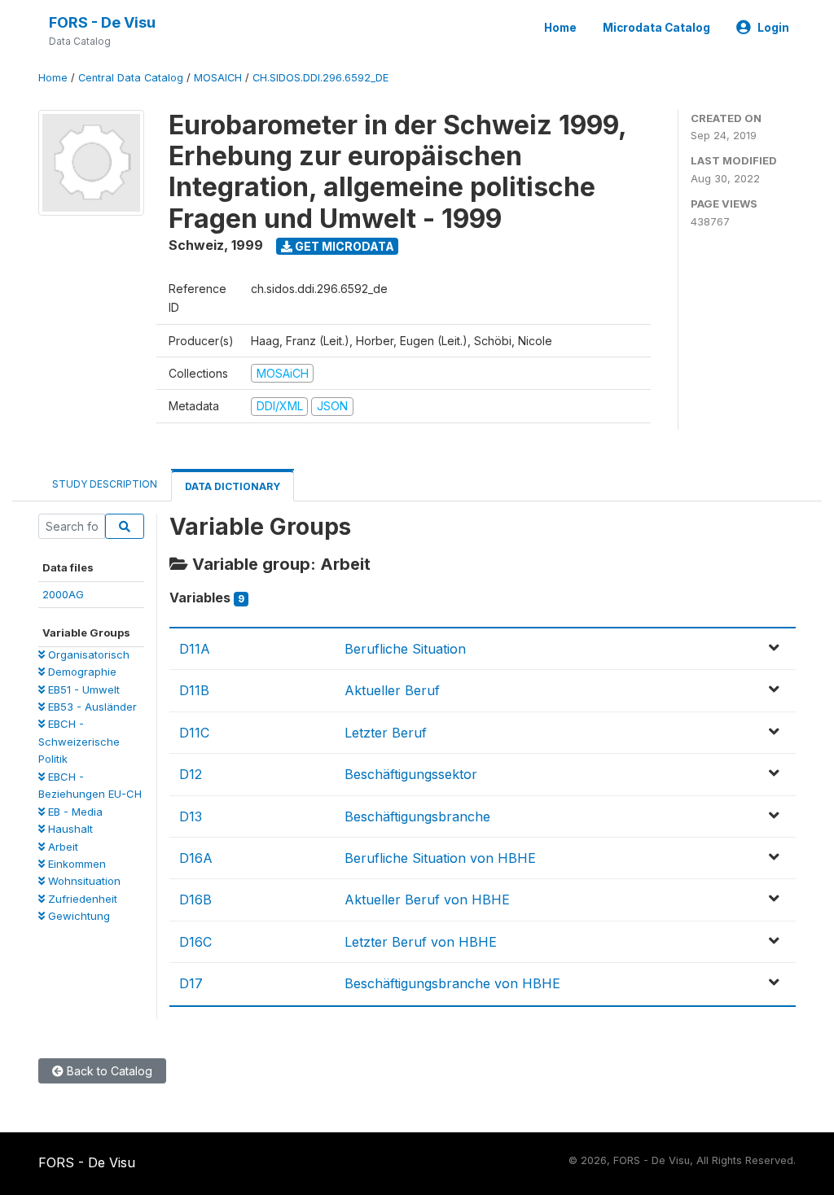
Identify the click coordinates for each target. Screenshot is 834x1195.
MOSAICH (218, 78)
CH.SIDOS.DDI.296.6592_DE (320, 78)
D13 (190, 816)
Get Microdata (343, 246)
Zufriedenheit (81, 898)
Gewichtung (77, 915)
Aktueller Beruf (392, 690)
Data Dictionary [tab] (232, 486)
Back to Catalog (108, 1071)
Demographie (80, 671)
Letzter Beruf (386, 732)
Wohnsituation (83, 880)
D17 (191, 983)
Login (773, 27)
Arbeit (61, 846)
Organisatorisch (87, 654)
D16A (196, 858)
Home (560, 27)
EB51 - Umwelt (82, 689)
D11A (194, 649)
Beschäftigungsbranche (417, 816)
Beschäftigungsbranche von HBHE (452, 983)
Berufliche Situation (405, 649)
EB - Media (74, 811)
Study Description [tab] (104, 484)
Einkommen (75, 863)
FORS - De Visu (102, 22)
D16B (195, 899)
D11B (194, 690)
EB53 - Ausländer (91, 706)
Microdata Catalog (656, 27)
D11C (194, 732)
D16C (195, 942)
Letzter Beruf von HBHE (421, 942)
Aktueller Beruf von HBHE (427, 899)
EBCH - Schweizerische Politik (79, 741)
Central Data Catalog (130, 78)
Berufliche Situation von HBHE (440, 858)
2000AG (63, 594)
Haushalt (69, 828)
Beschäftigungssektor (411, 774)
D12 (190, 774)
